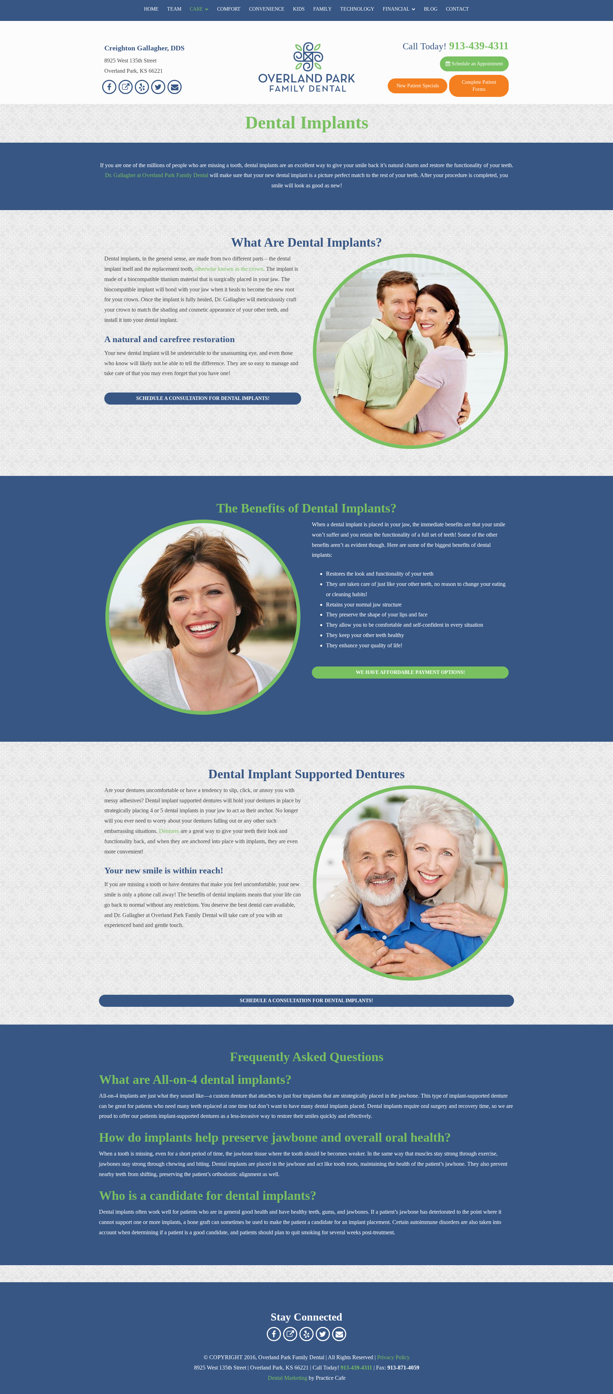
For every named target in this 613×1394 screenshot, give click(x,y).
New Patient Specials (418, 85)
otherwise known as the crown (229, 269)
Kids (299, 9)
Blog (430, 9)
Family (322, 9)
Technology (357, 9)
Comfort (229, 9)
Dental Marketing (287, 1378)
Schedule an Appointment (476, 63)
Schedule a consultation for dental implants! (203, 398)
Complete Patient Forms (479, 85)
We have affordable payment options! (410, 672)
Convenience (267, 9)
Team (174, 9)
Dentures (169, 831)
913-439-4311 (479, 45)
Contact (457, 9)
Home (151, 9)
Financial (396, 9)
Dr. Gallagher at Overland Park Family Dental (156, 175)
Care (196, 9)
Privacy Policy (393, 1357)
